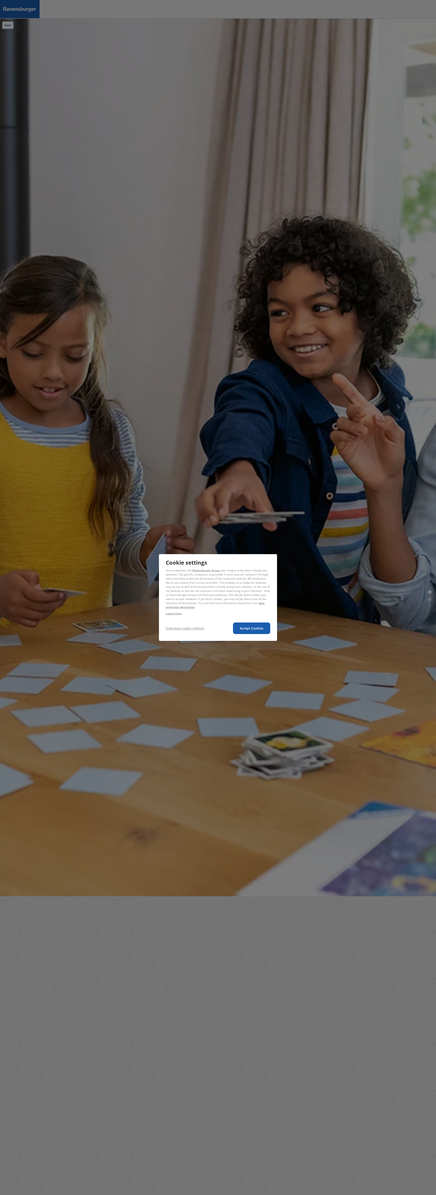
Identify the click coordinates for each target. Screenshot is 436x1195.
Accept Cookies (251, 628)
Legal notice (174, 613)
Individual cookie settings (185, 628)
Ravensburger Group (206, 570)
